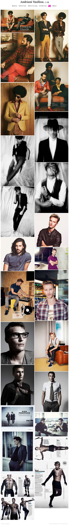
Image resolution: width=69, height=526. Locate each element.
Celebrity (43, 6)
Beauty (14, 6)
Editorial (22, 6)
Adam (7, 524)
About (54, 6)
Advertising (32, 6)
